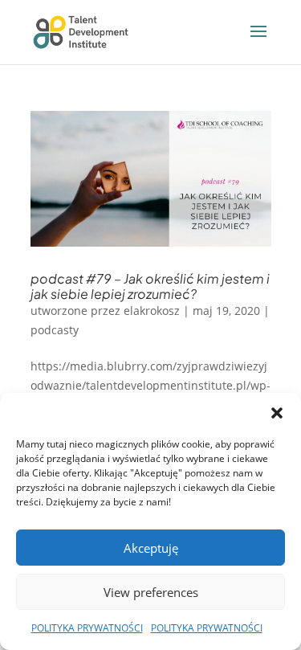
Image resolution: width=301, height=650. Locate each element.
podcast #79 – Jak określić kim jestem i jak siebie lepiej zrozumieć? (150, 286)
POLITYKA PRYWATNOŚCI (87, 628)
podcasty (55, 329)
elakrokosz (152, 310)
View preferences (151, 592)
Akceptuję (151, 548)
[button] (277, 413)
